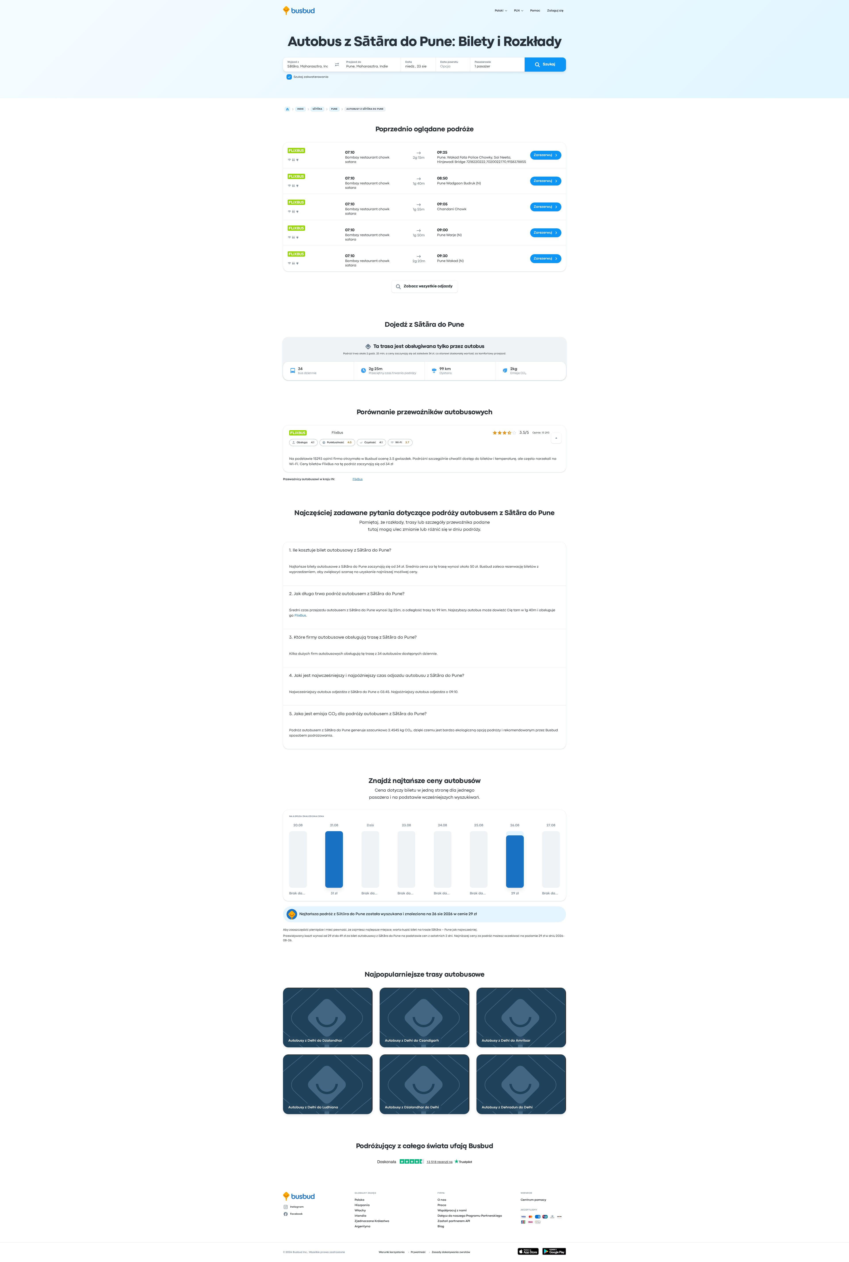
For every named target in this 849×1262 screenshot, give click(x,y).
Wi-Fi (398, 442)
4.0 (350, 442)
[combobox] (307, 64)
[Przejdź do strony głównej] (299, 10)
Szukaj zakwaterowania (311, 77)
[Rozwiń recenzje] (556, 438)
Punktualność (335, 442)
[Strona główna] (287, 109)
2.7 (407, 442)
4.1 (312, 442)
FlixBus (337, 432)
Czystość (370, 442)
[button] (337, 65)
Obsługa (302, 442)
